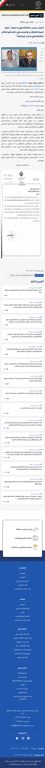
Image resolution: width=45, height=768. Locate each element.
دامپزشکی (22, 604)
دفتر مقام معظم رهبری (22, 634)
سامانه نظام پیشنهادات (23, 538)
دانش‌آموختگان (22, 673)
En (14, 5)
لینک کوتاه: (39, 275)
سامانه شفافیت (22, 692)
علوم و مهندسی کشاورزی (22, 620)
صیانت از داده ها (22, 689)
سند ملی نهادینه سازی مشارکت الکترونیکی (22, 697)
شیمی (22, 612)
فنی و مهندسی (22, 585)
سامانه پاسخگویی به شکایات (21, 547)
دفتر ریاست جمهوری (22, 642)
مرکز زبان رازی (22, 677)
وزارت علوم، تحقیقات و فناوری (22, 638)
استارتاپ (22, 685)
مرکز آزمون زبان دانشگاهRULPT (22, 681)
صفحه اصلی (39, 22)
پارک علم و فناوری (22, 657)
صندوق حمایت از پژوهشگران (23, 650)
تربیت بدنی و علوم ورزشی (22, 589)
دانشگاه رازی (17, 72)
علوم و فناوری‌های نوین (22, 616)
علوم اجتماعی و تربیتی (22, 608)
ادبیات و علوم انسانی (22, 581)
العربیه (10, 5)
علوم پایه (22, 573)
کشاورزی (22, 577)
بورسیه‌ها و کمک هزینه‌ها (22, 653)
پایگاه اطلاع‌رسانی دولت (22, 646)
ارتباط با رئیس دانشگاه (24, 529)
